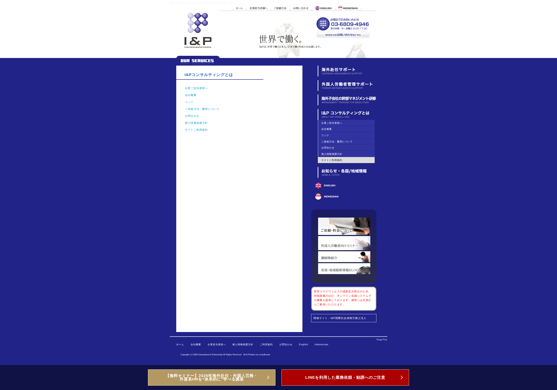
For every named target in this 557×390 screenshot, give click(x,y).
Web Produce (249, 355)
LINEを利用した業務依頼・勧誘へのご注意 (345, 377)
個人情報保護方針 (196, 122)
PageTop (382, 339)
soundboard (264, 355)
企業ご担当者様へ (196, 88)
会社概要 (190, 95)
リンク (189, 102)
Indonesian (321, 344)
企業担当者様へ (217, 344)
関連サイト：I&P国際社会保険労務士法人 (340, 318)
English (303, 344)
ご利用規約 (266, 344)
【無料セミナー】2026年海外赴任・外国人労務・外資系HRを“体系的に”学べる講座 (212, 377)
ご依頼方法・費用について (202, 109)
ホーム (180, 344)
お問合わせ (192, 115)
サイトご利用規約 (196, 129)
